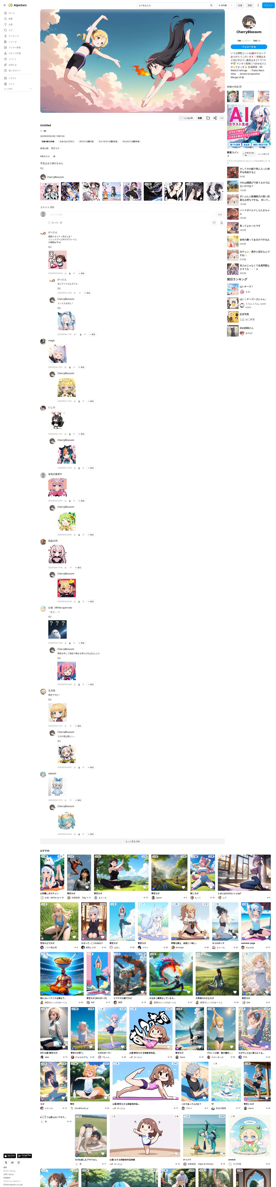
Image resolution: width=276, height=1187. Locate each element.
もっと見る (262, 154)
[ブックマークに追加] (208, 118)
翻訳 (42, 168)
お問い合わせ (8, 1174)
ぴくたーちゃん (9, 1171)
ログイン (268, 5)
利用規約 (6, 1178)
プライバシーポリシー (12, 1181)
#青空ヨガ (45, 156)
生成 (240, 5)
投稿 (250, 5)
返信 (82, 273)
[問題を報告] (74, 273)
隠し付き (55, 223)
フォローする (249, 46)
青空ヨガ (55, 148)
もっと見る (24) (132, 841)
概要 (5, 1167)
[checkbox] (49, 223)
